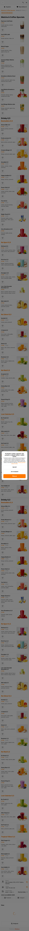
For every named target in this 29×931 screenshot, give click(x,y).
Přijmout (14, 476)
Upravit (15, 467)
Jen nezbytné (14, 471)
